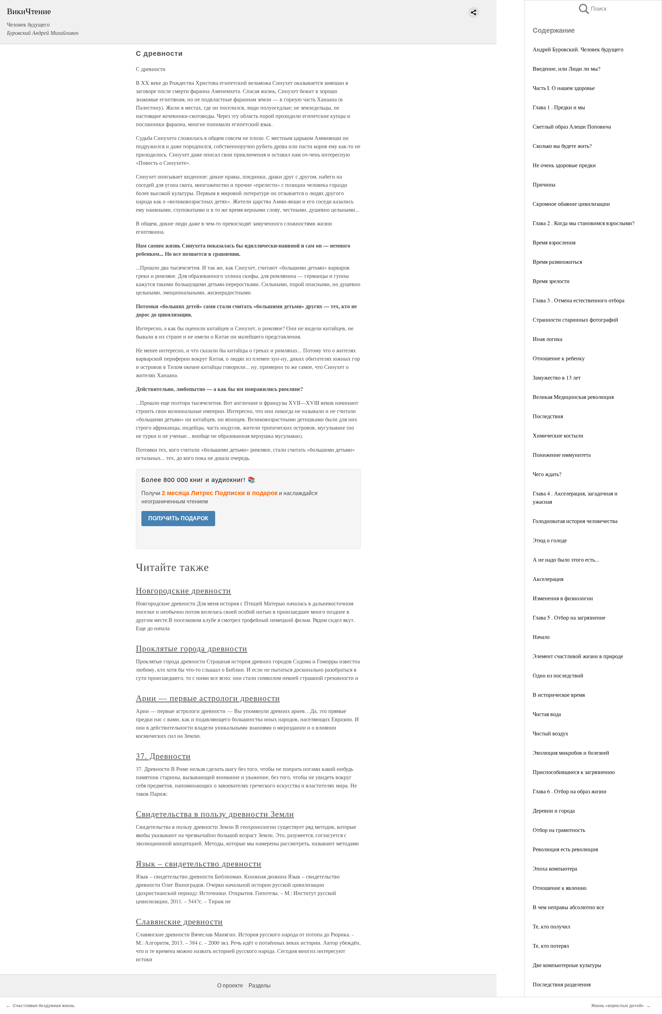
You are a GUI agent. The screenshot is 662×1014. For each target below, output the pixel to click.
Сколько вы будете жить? (562, 145)
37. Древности (163, 755)
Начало (541, 636)
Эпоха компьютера (555, 868)
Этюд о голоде (550, 540)
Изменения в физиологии (563, 598)
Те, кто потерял (551, 945)
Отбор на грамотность (559, 829)
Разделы (260, 985)
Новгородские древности (183, 590)
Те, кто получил (551, 926)
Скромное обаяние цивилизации (571, 203)
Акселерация (548, 578)
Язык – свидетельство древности (198, 863)
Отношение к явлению (559, 887)
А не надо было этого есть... (566, 559)
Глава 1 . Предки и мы (559, 107)
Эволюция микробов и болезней (571, 752)
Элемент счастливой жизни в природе (578, 656)
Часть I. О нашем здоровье (564, 87)
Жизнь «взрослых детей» (617, 1005)
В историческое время (559, 694)
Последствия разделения (562, 984)
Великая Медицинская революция (573, 396)
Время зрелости (551, 280)
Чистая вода (547, 713)
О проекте (230, 985)
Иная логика (547, 338)
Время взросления (554, 242)
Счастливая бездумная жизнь (43, 1005)
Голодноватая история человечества (575, 520)
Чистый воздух (550, 733)
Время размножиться (557, 261)
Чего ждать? (547, 474)
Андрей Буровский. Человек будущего (578, 49)
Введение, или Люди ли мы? (566, 68)
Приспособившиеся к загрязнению (574, 771)
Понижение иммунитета (562, 454)
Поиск (592, 9)
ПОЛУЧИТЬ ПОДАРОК (178, 518)
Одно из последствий (558, 675)
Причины (544, 184)
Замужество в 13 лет (557, 377)
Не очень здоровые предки (564, 165)
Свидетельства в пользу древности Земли (215, 813)
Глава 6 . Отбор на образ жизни (569, 791)
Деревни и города (554, 810)
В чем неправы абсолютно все (568, 907)
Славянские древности (179, 921)
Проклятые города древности (191, 648)
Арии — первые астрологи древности (208, 697)
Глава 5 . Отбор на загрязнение (569, 617)
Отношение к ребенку (559, 358)
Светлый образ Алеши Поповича (572, 126)
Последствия (548, 416)
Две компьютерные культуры (567, 964)
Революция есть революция (565, 849)
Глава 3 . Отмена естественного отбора (578, 300)
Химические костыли (558, 435)
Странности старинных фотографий (575, 319)
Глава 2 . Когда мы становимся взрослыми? (583, 223)
